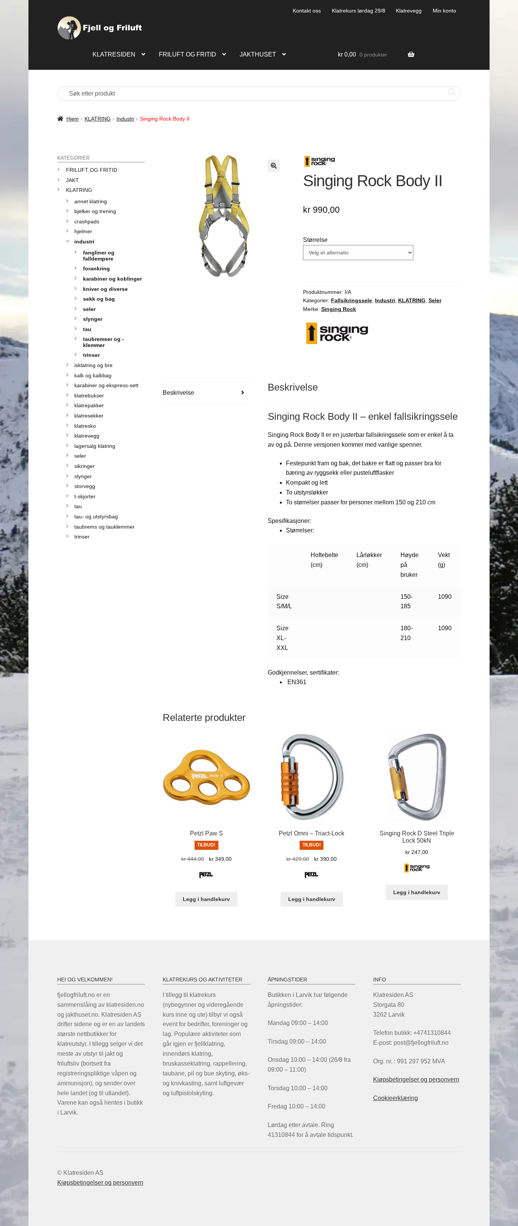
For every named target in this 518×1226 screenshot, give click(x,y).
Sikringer (84, 466)
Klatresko (85, 426)
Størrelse (315, 240)
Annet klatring (90, 201)
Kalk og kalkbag (92, 375)
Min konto (444, 11)
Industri (125, 119)
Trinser (91, 355)
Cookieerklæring (395, 1098)
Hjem (72, 119)
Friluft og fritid (187, 54)
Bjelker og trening (95, 211)
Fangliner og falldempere (99, 255)
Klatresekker (89, 416)
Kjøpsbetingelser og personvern (416, 1079)
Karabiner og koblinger (112, 279)
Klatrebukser (89, 395)
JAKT (72, 180)
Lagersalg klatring (94, 446)
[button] (274, 166)
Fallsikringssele (351, 300)
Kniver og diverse (105, 289)
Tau (87, 329)
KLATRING (98, 119)
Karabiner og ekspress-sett (106, 385)
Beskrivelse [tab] (178, 392)
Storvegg (84, 486)
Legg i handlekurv (206, 899)
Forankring (96, 268)
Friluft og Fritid (91, 170)
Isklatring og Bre (93, 365)
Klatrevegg (409, 11)
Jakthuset (258, 54)
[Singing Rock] (417, 872)
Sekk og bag (99, 299)
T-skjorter (85, 496)
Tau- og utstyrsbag (96, 516)
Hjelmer (83, 231)
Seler (435, 300)
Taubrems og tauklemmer (104, 527)
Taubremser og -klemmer (103, 342)
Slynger (92, 319)
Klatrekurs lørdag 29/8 (358, 11)
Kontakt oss (307, 11)
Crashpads (86, 221)
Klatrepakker (89, 405)
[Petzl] (206, 879)
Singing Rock (338, 309)
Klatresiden (114, 54)
